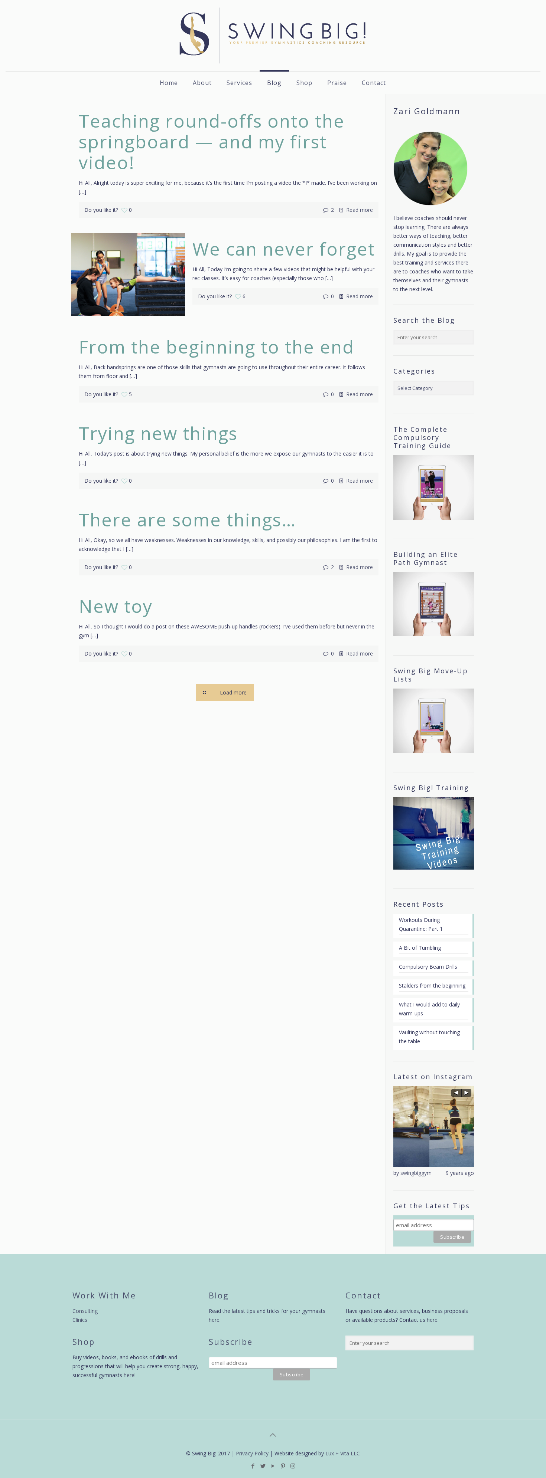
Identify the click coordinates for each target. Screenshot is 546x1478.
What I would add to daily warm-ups (429, 1009)
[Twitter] (263, 1465)
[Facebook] (253, 1465)
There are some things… (187, 520)
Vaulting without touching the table (429, 1037)
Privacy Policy (252, 1453)
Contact (363, 1295)
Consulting (85, 1310)
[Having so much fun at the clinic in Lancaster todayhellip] (433, 1126)
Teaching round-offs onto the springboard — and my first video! (212, 141)
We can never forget (283, 249)
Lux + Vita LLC (342, 1453)
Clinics (79, 1319)
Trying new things (158, 433)
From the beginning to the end (216, 347)
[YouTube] (273, 1465)
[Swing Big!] (273, 35)
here (129, 1375)
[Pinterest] (283, 1465)
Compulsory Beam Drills (428, 966)
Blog (219, 1295)
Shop (83, 1341)
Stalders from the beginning (432, 985)
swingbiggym (416, 1172)
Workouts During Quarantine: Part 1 (421, 924)
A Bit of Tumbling (420, 947)
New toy (116, 606)
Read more (359, 209)
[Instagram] (293, 1465)
